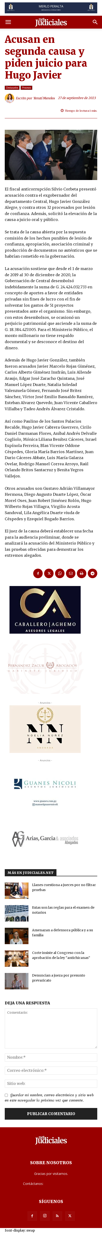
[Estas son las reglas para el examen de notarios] (16, 913)
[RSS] (57, 1216)
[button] (8, 22)
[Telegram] (92, 573)
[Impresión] (81, 573)
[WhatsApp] (60, 573)
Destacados (12, 87)
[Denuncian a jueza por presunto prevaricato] (16, 981)
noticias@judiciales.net (61, 1183)
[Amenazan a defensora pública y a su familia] (16, 936)
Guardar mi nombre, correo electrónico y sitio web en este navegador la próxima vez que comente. (49, 1098)
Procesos (26, 87)
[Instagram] (45, 1216)
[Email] (70, 573)
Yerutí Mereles (44, 98)
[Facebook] (38, 573)
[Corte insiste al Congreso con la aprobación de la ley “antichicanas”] (16, 958)
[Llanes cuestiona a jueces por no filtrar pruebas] (16, 890)
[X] (49, 573)
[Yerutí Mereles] (10, 98)
